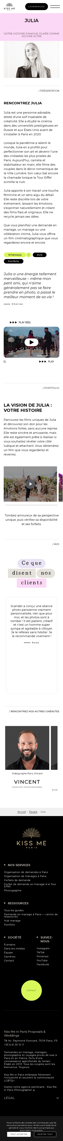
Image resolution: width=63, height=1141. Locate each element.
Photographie (12, 890)
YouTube (42, 960)
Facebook (43, 964)
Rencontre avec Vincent (27, 761)
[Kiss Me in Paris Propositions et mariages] (9, 6)
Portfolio (9, 925)
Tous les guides (14, 910)
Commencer (36, 6)
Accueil (21, 811)
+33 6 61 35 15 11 (14, 1044)
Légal (9, 1098)
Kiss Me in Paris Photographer (30, 1088)
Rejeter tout (45, 1134)
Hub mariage (12, 921)
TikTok (41, 952)
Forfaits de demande (17, 880)
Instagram (43, 948)
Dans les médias (14, 948)
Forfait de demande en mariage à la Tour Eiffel (30, 885)
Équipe (33, 811)
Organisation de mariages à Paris (25, 876)
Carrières (9, 956)
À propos (9, 944)
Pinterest (43, 956)
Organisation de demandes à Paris (26, 872)
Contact (9, 960)
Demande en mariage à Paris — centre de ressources (31, 915)
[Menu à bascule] (55, 6)
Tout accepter (18, 1134)
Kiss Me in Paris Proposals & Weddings (31, 838)
